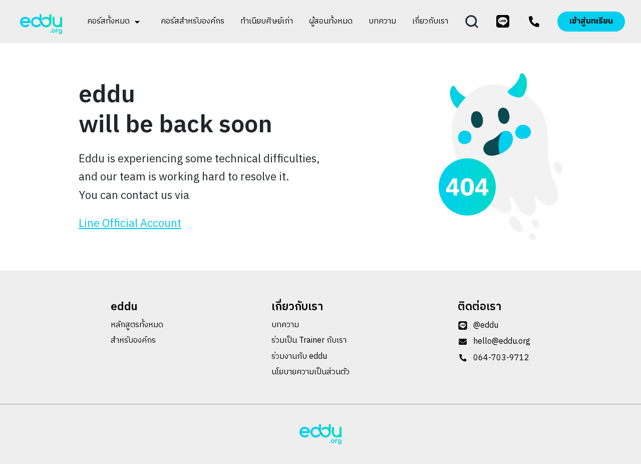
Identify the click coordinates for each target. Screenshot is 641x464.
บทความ (382, 21)
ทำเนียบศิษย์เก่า (266, 21)
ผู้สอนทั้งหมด (331, 21)
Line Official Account (130, 224)
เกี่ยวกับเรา (430, 21)
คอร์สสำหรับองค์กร (192, 21)
